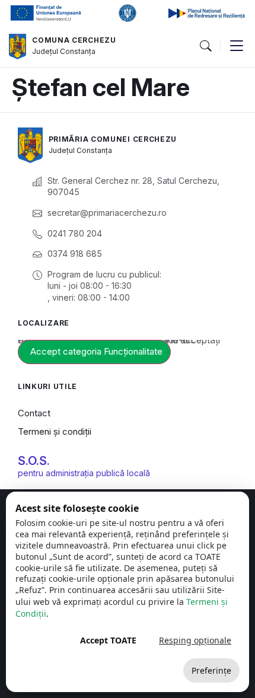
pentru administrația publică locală (84, 473)
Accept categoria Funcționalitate (96, 351)
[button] (205, 46)
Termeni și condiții (54, 431)
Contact (34, 413)
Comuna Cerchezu (74, 40)
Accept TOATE (108, 640)
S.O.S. (34, 461)
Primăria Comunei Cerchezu (113, 139)
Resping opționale (195, 640)
